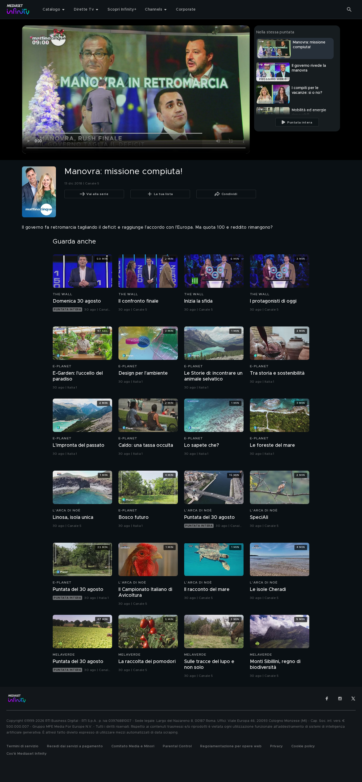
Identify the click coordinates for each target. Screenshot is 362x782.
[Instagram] (340, 698)
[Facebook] (326, 698)
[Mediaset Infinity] (18, 9)
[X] (353, 698)
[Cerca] (349, 9)
